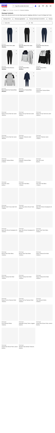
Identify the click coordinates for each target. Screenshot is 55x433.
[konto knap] (39, 6)
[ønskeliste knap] (43, 6)
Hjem (8, 10)
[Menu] (50, 6)
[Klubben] (35, 6)
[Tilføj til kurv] (16, 31)
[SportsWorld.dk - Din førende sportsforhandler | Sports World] (4, 6)
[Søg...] (13, 6)
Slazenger (11, 10)
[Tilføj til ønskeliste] (16, 28)
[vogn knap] (47, 6)
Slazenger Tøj (16, 10)
